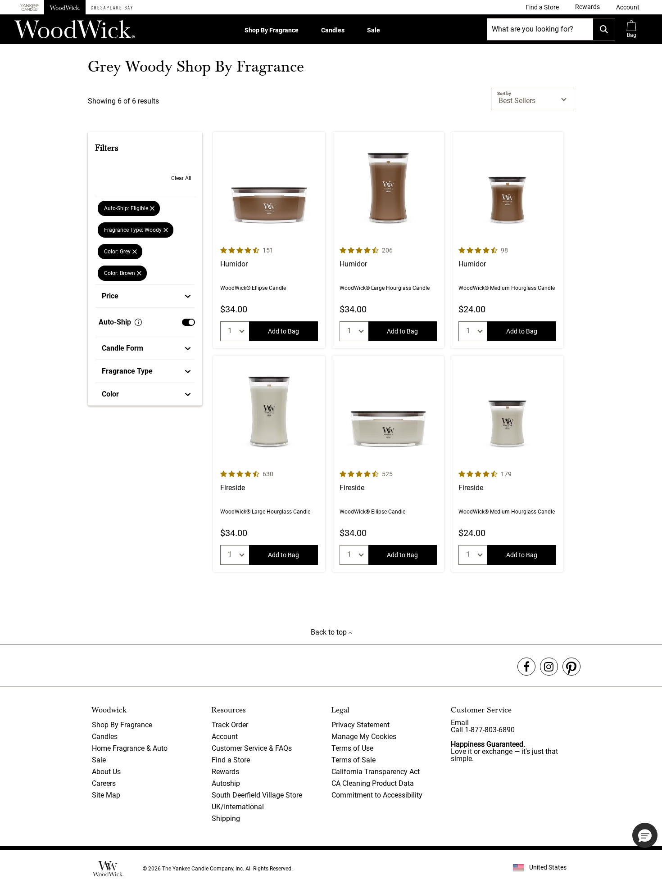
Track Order (230, 725)
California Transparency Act (375, 771)
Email (460, 722)
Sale (373, 30)
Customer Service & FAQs (252, 748)
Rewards (225, 771)
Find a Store (231, 760)
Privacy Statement (360, 725)
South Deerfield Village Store (257, 795)
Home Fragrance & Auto (130, 748)
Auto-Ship (115, 322)
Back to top (330, 632)
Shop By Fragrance (272, 30)
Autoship (226, 783)
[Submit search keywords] (604, 29)
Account (225, 736)
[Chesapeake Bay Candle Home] (111, 7)
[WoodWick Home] (65, 7)
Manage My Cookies (363, 736)
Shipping (226, 818)
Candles (333, 30)
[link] (542, 7)
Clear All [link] (181, 178)
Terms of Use (352, 748)
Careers (104, 783)
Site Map (106, 795)
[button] (628, 7)
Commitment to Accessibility (376, 795)
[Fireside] (269, 464)
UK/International (238, 806)
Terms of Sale (353, 760)
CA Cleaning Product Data (372, 783)
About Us (106, 771)
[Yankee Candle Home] (29, 7)
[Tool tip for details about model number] (138, 322)
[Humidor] (269, 240)
